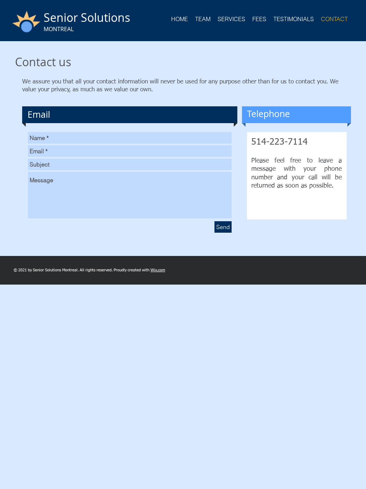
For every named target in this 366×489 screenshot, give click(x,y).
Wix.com (157, 270)
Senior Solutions (87, 17)
